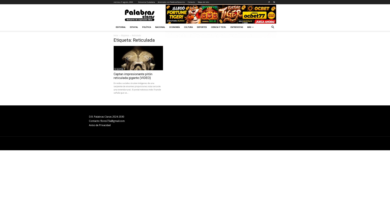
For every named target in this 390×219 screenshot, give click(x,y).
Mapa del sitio (203, 2)
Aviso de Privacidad (100, 125)
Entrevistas (236, 27)
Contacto (191, 2)
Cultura (188, 27)
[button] (272, 27)
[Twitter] (274, 2)
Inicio (116, 35)
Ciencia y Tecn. (218, 27)
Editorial (121, 27)
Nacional (160, 27)
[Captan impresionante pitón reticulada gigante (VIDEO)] (138, 58)
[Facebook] (269, 2)
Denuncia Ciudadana (146, 2)
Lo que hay (119, 69)
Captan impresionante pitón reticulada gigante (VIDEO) (133, 76)
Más (249, 27)
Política (146, 27)
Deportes (202, 27)
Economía (174, 27)
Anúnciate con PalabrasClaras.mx (171, 2)
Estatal (134, 27)
